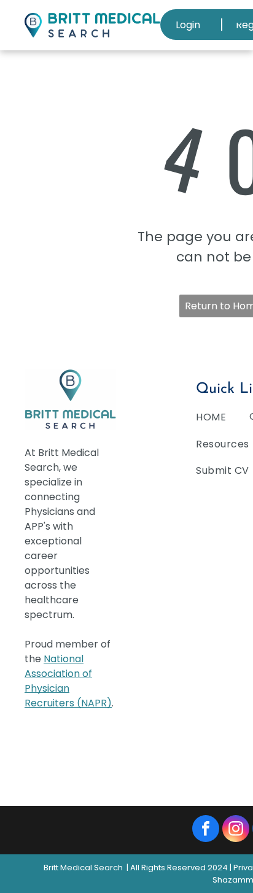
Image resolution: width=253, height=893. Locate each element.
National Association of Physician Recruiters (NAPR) (68, 681)
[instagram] (235, 830)
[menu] (234, 18)
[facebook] (205, 830)
